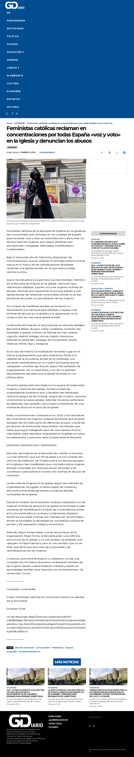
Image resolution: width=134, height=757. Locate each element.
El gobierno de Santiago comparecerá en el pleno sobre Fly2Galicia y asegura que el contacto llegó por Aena (108, 245)
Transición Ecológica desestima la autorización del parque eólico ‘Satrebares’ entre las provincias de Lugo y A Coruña (108, 693)
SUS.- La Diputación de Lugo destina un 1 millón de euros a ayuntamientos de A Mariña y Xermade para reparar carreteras (107, 269)
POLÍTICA (95, 239)
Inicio (9, 123)
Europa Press (47, 152)
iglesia (69, 648)
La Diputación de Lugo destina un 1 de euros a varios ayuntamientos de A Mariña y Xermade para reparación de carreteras (107, 316)
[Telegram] (124, 153)
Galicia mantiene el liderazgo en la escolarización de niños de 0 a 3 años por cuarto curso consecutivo (107, 294)
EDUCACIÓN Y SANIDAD (102, 289)
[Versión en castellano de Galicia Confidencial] (15, 5)
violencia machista (29, 651)
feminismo (58, 648)
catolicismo (43, 648)
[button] (7, 113)
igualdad (12, 651)
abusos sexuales (24, 648)
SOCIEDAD (19, 123)
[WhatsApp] (116, 153)
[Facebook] (13, 114)
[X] (17, 114)
